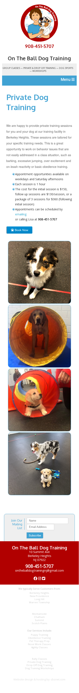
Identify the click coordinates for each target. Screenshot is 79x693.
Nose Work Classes (39, 644)
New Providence (39, 596)
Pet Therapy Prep (39, 641)
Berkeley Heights (39, 592)
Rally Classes (39, 658)
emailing (20, 214)
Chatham (39, 616)
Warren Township (39, 602)
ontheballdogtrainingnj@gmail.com (39, 570)
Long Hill (39, 599)
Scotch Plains (39, 623)
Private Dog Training (39, 661)
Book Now (21, 230)
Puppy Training (39, 634)
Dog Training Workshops (39, 668)
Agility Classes (39, 647)
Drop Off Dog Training (39, 665)
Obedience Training (39, 637)
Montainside (39, 613)
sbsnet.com (58, 679)
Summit (39, 620)
